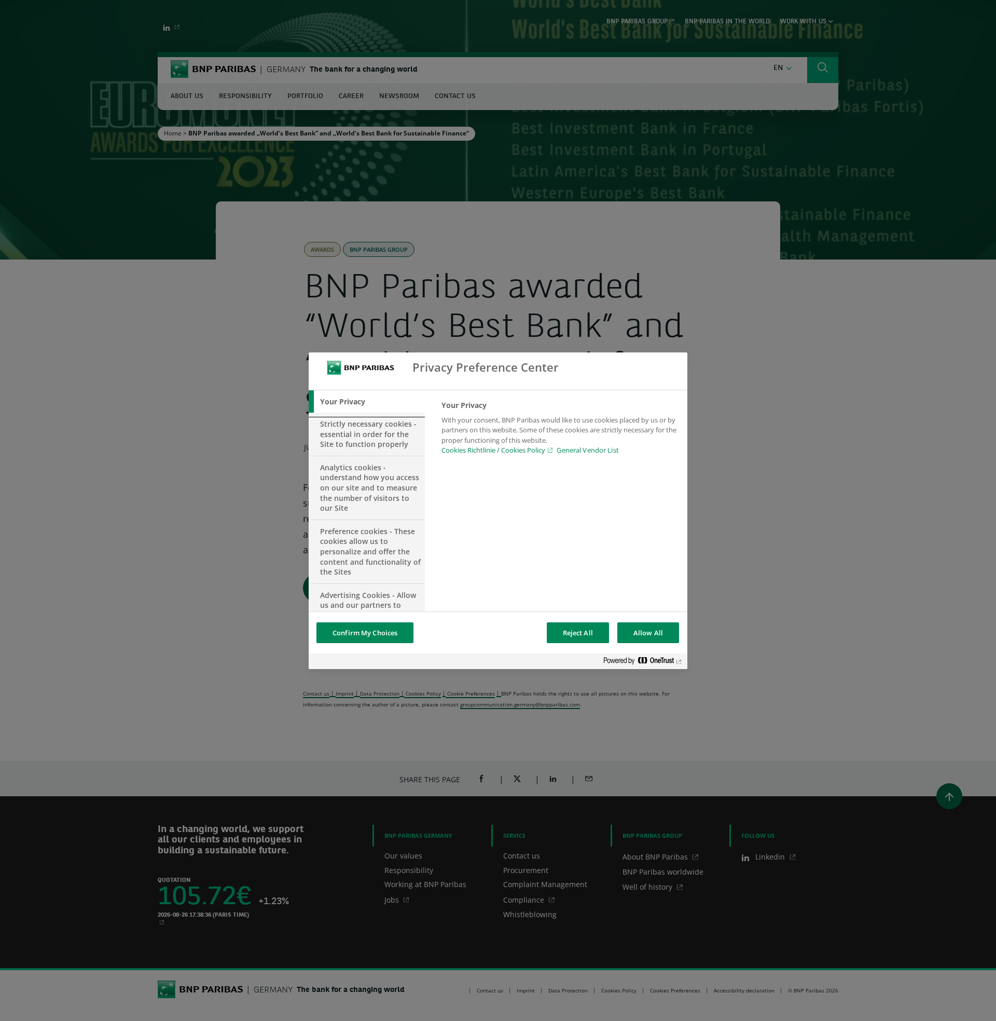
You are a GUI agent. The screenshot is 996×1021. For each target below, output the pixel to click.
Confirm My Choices (365, 632)
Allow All (648, 632)
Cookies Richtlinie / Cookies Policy (493, 450)
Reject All (578, 632)
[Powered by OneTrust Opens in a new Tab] (642, 662)
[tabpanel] (560, 431)
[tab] (367, 401)
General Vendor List (587, 450)
